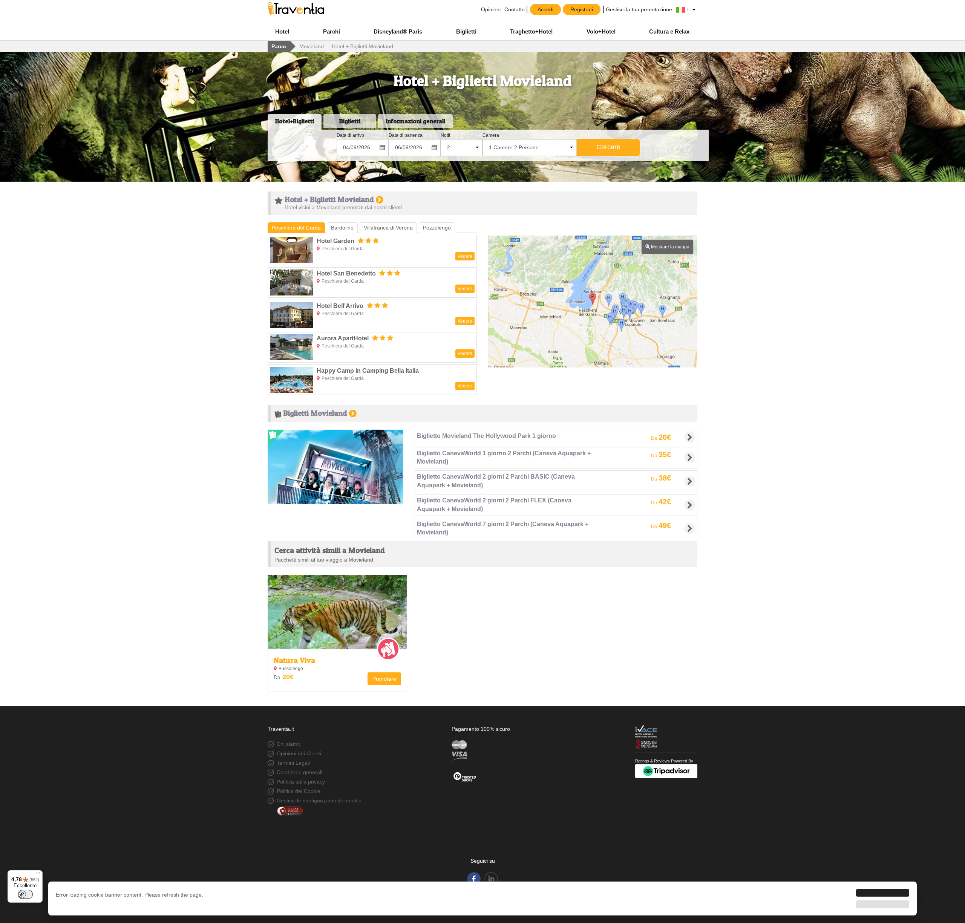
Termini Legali (293, 763)
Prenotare (384, 679)
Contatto (514, 9)
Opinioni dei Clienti (299, 753)
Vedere (465, 256)
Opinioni (490, 9)
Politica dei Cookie (298, 791)
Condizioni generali (299, 772)
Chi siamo (288, 744)
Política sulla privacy (301, 782)
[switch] (25, 894)
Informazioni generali (415, 121)
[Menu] (38, 874)
